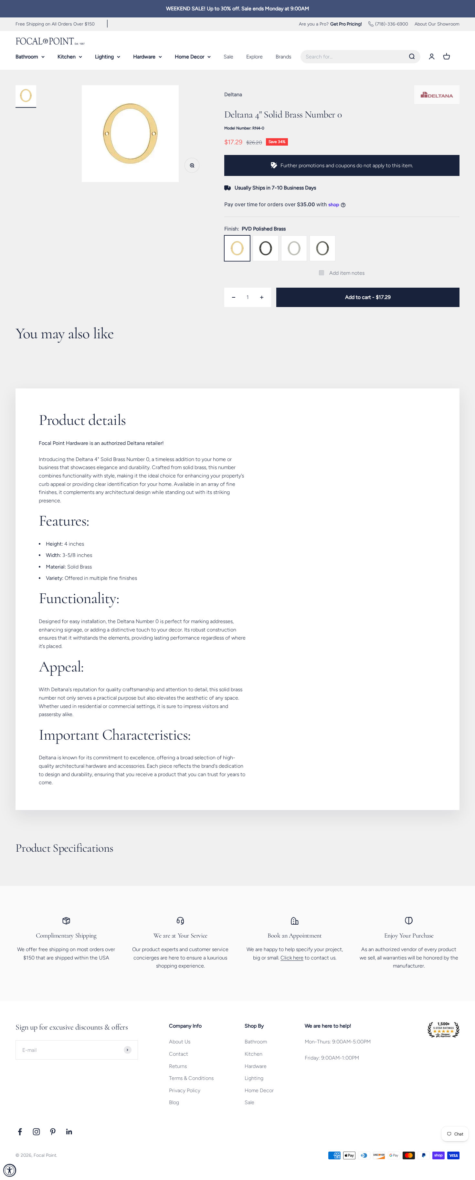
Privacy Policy (184, 1090)
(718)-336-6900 (391, 23)
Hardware (144, 57)
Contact (178, 1054)
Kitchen (67, 57)
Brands (283, 57)
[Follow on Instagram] (36, 1131)
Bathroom (27, 57)
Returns (178, 1066)
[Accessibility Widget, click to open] (9, 1170)
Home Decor (189, 57)
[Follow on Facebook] (20, 1131)
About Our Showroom (437, 23)
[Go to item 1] (26, 96)
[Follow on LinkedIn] (69, 1131)
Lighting (104, 57)
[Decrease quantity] (233, 297)
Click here (291, 958)
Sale (228, 57)
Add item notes (346, 273)
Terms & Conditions (191, 1078)
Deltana (233, 94)
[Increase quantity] (261, 297)
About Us (179, 1042)
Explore (254, 57)
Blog (174, 1102)
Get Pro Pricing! (346, 23)
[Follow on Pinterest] (52, 1131)
